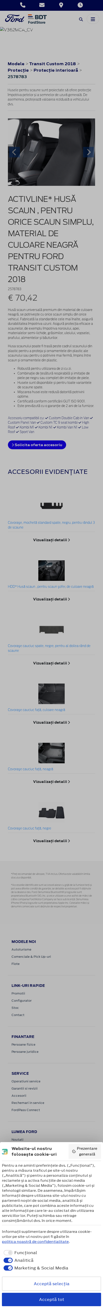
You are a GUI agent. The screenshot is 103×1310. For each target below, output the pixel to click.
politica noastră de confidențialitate (35, 1241)
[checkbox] (19, 1253)
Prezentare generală (87, 1151)
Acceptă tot (51, 1299)
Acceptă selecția (51, 1284)
